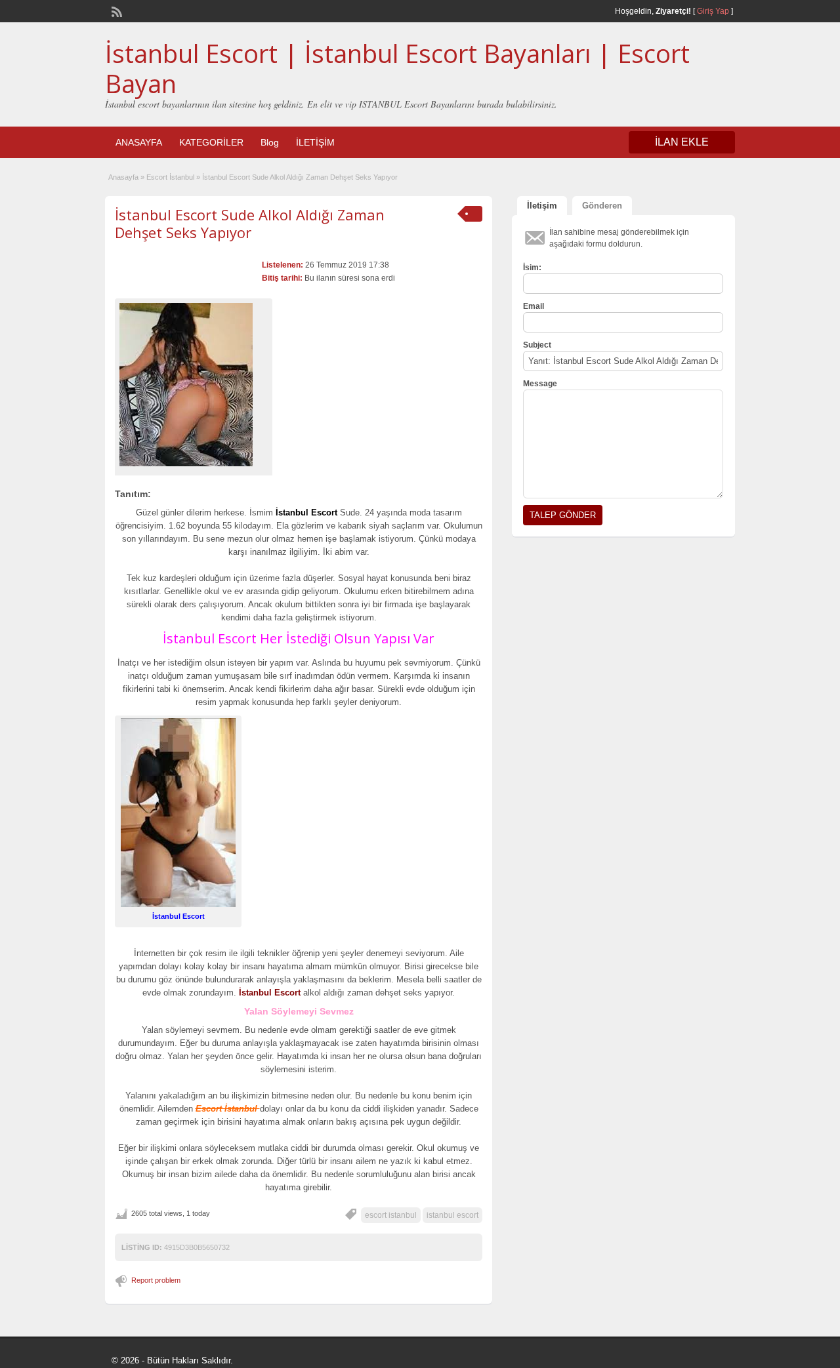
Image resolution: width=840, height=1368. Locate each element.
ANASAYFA (139, 142)
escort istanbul (391, 1215)
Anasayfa (123, 177)
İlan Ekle (682, 142)
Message (540, 383)
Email (533, 306)
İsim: (532, 267)
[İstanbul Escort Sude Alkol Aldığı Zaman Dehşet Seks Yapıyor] (193, 384)
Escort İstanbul (170, 177)
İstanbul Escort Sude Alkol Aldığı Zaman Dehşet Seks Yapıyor (250, 223)
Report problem (155, 1280)
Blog (270, 142)
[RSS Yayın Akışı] (115, 10)
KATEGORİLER (211, 142)
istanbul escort (452, 1215)
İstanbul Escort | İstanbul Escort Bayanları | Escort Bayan (397, 68)
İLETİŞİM (315, 142)
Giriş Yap (713, 11)
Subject (537, 345)
